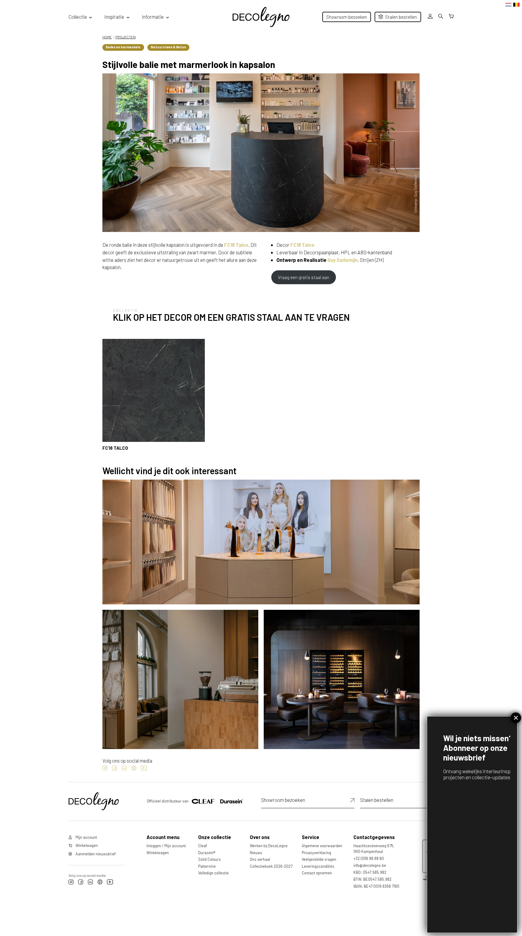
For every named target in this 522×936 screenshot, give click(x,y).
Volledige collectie (213, 872)
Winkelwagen (158, 852)
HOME (107, 37)
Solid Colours (209, 859)
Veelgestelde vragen (319, 859)
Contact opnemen (317, 872)
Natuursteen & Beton (168, 47)
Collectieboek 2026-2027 (271, 866)
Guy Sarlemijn (342, 260)
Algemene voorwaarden (322, 845)
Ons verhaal (260, 859)
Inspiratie (114, 17)
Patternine (207, 866)
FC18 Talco (236, 245)
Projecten (125, 37)
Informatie (153, 17)
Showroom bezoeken (346, 17)
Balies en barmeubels (123, 47)
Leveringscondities (318, 866)
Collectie (78, 17)
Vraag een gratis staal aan (303, 277)
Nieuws (256, 852)
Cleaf (202, 845)
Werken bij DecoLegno (269, 845)
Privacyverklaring (316, 852)
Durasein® (206, 852)
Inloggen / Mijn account (166, 845)
